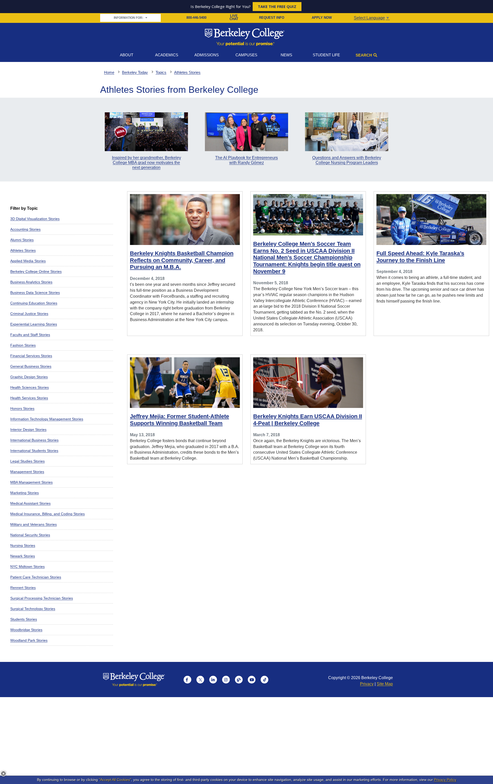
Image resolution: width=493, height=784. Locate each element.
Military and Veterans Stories (33, 524)
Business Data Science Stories (35, 292)
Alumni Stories (22, 240)
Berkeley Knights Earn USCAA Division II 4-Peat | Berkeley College (307, 419)
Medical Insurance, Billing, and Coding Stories (47, 514)
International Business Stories (34, 440)
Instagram (226, 679)
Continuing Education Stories (33, 303)
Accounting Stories (25, 229)
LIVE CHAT (234, 17)
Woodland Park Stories (29, 640)
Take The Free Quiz (277, 6)
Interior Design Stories (28, 429)
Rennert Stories (23, 588)
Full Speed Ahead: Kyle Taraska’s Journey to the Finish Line (420, 256)
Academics (166, 55)
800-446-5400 (196, 18)
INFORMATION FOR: (129, 18)
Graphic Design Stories (29, 377)
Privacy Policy (445, 780)
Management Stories (27, 472)
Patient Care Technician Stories (35, 577)
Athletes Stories (23, 250)
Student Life (326, 55)
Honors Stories (22, 408)
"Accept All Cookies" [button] (115, 780)
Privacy (367, 684)
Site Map (385, 684)
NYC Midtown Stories (27, 566)
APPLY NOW (322, 18)
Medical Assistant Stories (30, 503)
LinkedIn (213, 679)
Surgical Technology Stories (32, 609)
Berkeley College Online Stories (36, 271)
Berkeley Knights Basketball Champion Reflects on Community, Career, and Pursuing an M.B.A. (181, 260)
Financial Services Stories (31, 356)
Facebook (187, 679)
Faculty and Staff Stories (30, 335)
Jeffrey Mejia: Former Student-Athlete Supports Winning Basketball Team (179, 419)
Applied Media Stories (28, 261)
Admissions (206, 55)
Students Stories (23, 619)
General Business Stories (30, 366)
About (126, 55)
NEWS (286, 55)
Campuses (246, 55)
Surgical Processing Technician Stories (41, 598)
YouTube (251, 679)
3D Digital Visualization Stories (35, 219)
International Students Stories (34, 451)
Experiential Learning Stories (33, 324)
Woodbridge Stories (26, 630)
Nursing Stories (22, 545)
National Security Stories (30, 535)
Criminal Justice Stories (29, 314)
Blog (239, 679)
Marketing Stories (24, 493)
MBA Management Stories (31, 482)
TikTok (264, 679)
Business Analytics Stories (31, 282)
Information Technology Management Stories (46, 419)
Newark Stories (22, 556)
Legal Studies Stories (27, 461)
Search (364, 55)
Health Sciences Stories (29, 387)
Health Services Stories (29, 398)
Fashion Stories (23, 345)
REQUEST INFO (271, 18)
